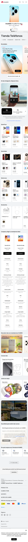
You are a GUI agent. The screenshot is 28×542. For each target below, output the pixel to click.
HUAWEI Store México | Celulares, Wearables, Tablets (12, 481)
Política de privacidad (19, 436)
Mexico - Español (5, 521)
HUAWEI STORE (5, 491)
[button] (20, 2)
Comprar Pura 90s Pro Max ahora (13, 120)
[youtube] (7, 515)
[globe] (1, 521)
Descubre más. (18, 535)
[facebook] (2, 515)
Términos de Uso (4, 526)
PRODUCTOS (4, 487)
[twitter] (4, 515)
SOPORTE (3, 494)
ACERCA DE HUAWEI (6, 497)
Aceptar (14, 539)
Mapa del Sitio (3, 524)
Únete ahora (14, 413)
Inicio (2, 479)
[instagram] (10, 515)
